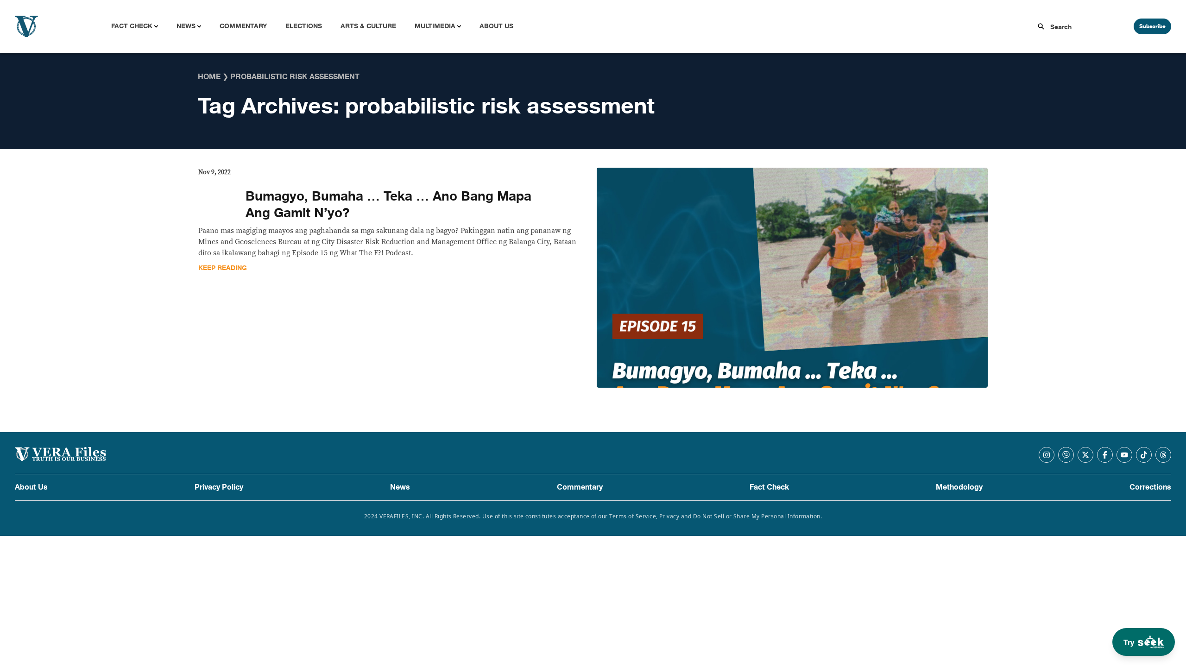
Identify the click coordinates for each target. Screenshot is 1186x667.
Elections (303, 26)
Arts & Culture (368, 26)
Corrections (1150, 487)
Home (209, 77)
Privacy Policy (219, 487)
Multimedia (435, 26)
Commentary (243, 26)
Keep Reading (222, 268)
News (186, 26)
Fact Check (131, 26)
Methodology (959, 487)
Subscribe (1152, 26)
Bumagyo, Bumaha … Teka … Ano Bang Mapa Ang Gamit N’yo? (388, 205)
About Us (496, 26)
